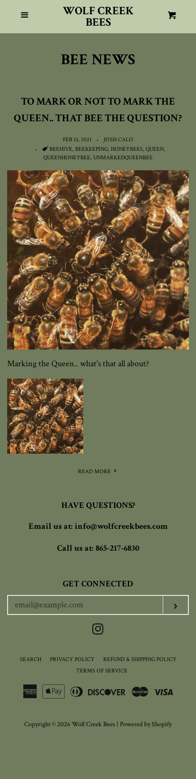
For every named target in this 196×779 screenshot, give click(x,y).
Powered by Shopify (146, 724)
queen (155, 149)
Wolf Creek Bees (98, 16)
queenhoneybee (66, 157)
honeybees (127, 149)
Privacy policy (72, 659)
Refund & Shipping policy (139, 659)
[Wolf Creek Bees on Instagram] (98, 630)
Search (30, 659)
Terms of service (101, 670)
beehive (60, 149)
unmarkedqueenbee (123, 157)
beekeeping (91, 149)
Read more (95, 471)
